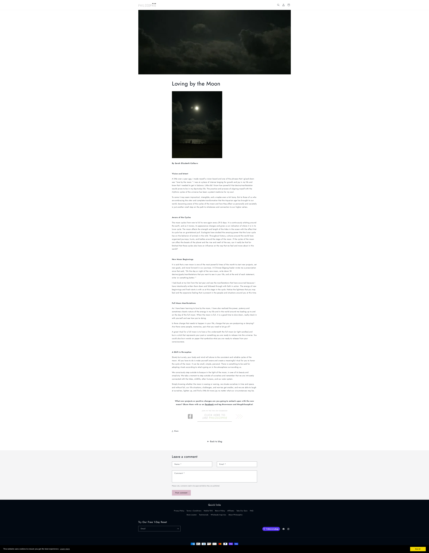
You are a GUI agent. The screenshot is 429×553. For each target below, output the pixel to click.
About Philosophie (235, 515)
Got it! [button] (418, 549)
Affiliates (230, 511)
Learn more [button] (65, 549)
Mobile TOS (208, 511)
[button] (278, 4)
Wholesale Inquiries (218, 515)
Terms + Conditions (194, 511)
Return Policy (220, 511)
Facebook (209, 404)
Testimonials (203, 515)
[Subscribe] (177, 528)
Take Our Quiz (242, 511)
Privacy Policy (179, 511)
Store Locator (192, 515)
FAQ (251, 511)
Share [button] (176, 431)
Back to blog (216, 441)
